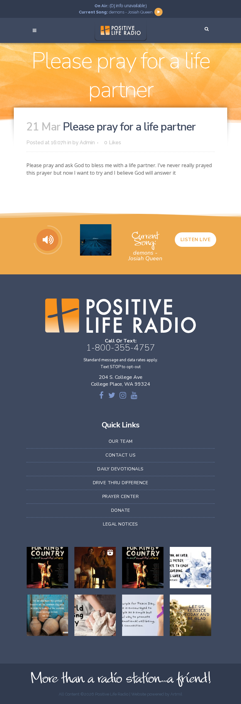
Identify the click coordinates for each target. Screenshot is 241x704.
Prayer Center (120, 497)
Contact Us (120, 455)
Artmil (176, 694)
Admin (87, 143)
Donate (120, 510)
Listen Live (195, 239)
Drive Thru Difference (120, 483)
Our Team (121, 441)
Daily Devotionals (120, 469)
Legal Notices (120, 524)
